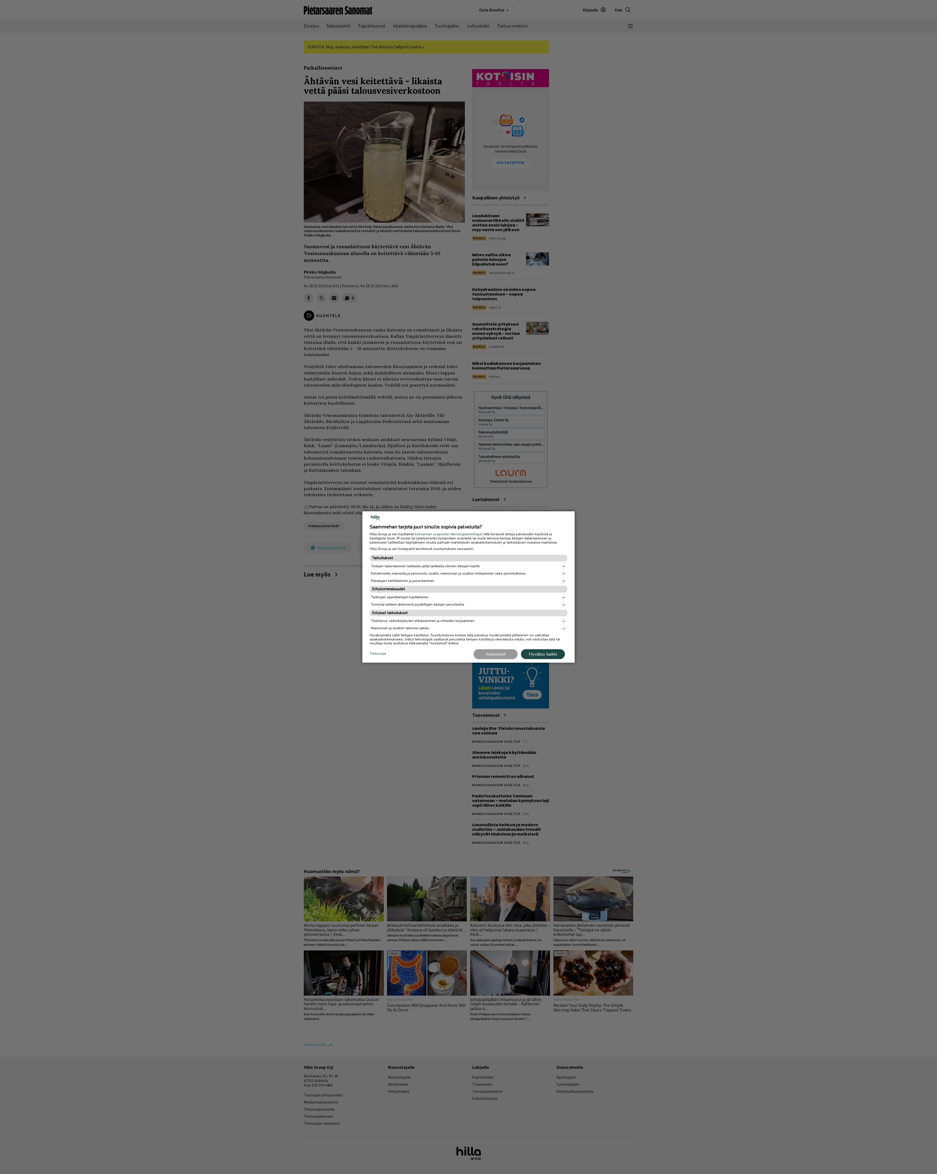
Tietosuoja (378, 654)
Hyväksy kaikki (543, 654)
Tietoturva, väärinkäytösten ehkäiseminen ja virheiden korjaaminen (422, 620)
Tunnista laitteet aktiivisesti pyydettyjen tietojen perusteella (417, 604)
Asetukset (496, 654)
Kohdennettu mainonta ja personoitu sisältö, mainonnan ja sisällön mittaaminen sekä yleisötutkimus (448, 573)
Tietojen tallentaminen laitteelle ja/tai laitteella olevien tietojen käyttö (425, 566)
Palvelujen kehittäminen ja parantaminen (402, 580)
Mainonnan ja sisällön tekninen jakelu (400, 628)
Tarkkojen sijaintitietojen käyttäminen (399, 597)
